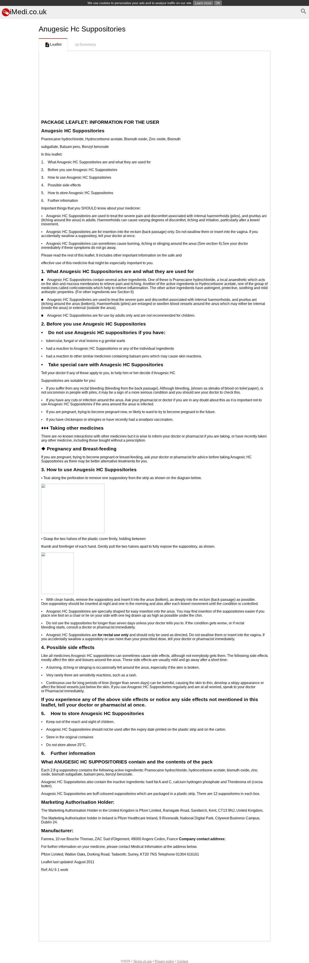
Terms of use (142, 961)
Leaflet (56, 44)
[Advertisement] (18, 210)
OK (218, 3)
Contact (182, 961)
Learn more (203, 3)
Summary (88, 44)
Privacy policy (164, 961)
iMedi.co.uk (28, 12)
